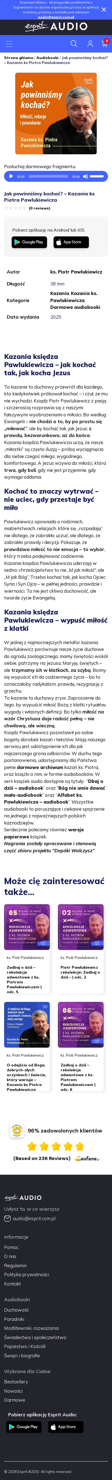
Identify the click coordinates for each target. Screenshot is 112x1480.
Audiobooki (47, 57)
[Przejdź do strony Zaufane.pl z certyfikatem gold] (17, 1130)
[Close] (104, 10)
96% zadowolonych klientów (65, 1130)
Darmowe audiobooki (75, 307)
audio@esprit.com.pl (56, 17)
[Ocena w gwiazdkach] (56, 1146)
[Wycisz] (85, 176)
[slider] (97, 176)
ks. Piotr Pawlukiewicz (76, 272)
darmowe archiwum (40, 767)
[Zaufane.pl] (86, 1158)
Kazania (59, 293)
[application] (56, 176)
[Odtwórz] (11, 176)
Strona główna (18, 57)
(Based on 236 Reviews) (41, 1158)
